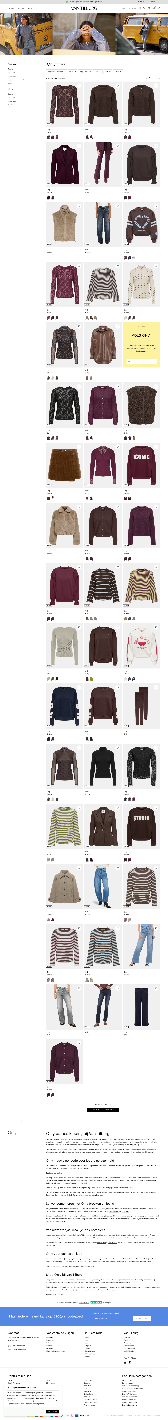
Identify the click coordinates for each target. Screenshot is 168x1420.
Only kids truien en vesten (142, 1261)
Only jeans (125, 1211)
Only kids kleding (142, 1259)
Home (10, 1121)
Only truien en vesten (143, 1192)
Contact (141, 2)
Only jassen (120, 1238)
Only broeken (114, 1211)
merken (17, 1121)
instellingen (37, 1404)
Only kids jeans (120, 1261)
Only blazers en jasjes (123, 1235)
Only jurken (101, 1242)
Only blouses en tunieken (98, 1192)
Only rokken (112, 1242)
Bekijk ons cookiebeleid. (16, 1404)
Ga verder (52, 1411)
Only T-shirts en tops (76, 1195)
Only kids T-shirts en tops (99, 1261)
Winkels (152, 2)
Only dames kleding (76, 1188)
